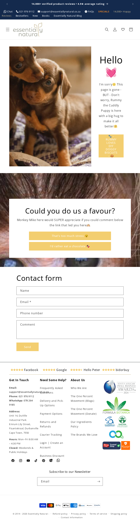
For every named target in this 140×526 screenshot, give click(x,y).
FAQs (91, 11)
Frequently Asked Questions (51, 390)
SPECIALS (104, 11)
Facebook (30, 370)
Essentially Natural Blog (68, 15)
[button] (8, 30)
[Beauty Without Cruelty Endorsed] (110, 426)
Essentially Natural (38, 513)
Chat (10, 11)
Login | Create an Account (51, 445)
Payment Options (51, 413)
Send (27, 347)
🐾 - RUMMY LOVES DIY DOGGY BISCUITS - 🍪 (111, 145)
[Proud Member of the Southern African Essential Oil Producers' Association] (122, 426)
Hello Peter (91, 370)
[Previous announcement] (7, 4)
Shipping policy (119, 513)
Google (61, 370)
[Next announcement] (133, 4)
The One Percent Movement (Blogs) (82, 398)
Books (46, 15)
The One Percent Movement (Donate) (83, 411)
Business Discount (52, 455)
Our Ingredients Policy (81, 424)
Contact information (72, 517)
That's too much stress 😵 (70, 236)
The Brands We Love (84, 434)
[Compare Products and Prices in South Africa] (111, 449)
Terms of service (98, 513)
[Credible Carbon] (116, 438)
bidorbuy (122, 370)
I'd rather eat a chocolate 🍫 (70, 246)
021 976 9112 (27, 11)
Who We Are (79, 388)
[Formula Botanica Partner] (116, 413)
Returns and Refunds (48, 424)
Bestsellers (22, 15)
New (35, 15)
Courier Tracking (51, 434)
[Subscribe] (99, 481)
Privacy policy (78, 513)
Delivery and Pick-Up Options (52, 403)
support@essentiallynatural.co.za (60, 11)
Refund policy (60, 513)
